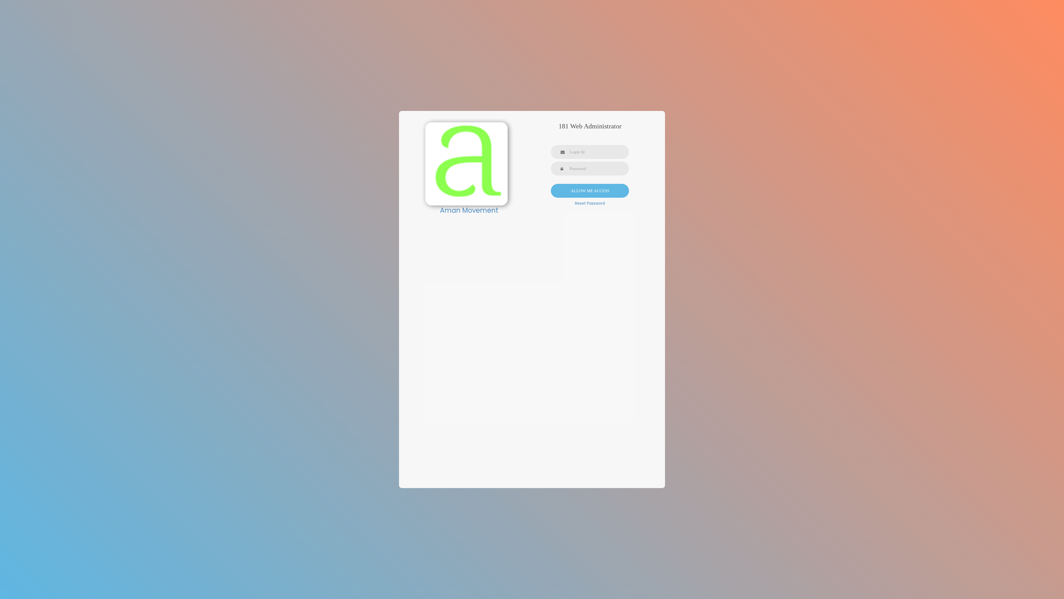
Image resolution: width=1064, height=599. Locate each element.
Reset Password (590, 203)
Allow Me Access (590, 191)
